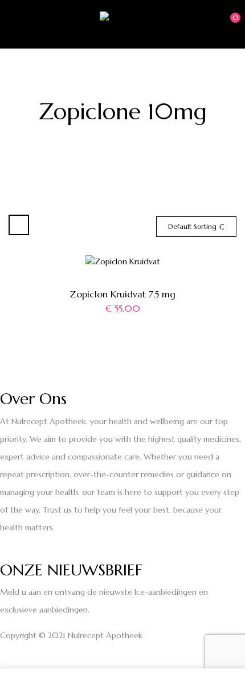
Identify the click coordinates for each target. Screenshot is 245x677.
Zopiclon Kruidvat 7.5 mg (122, 294)
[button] (226, 23)
